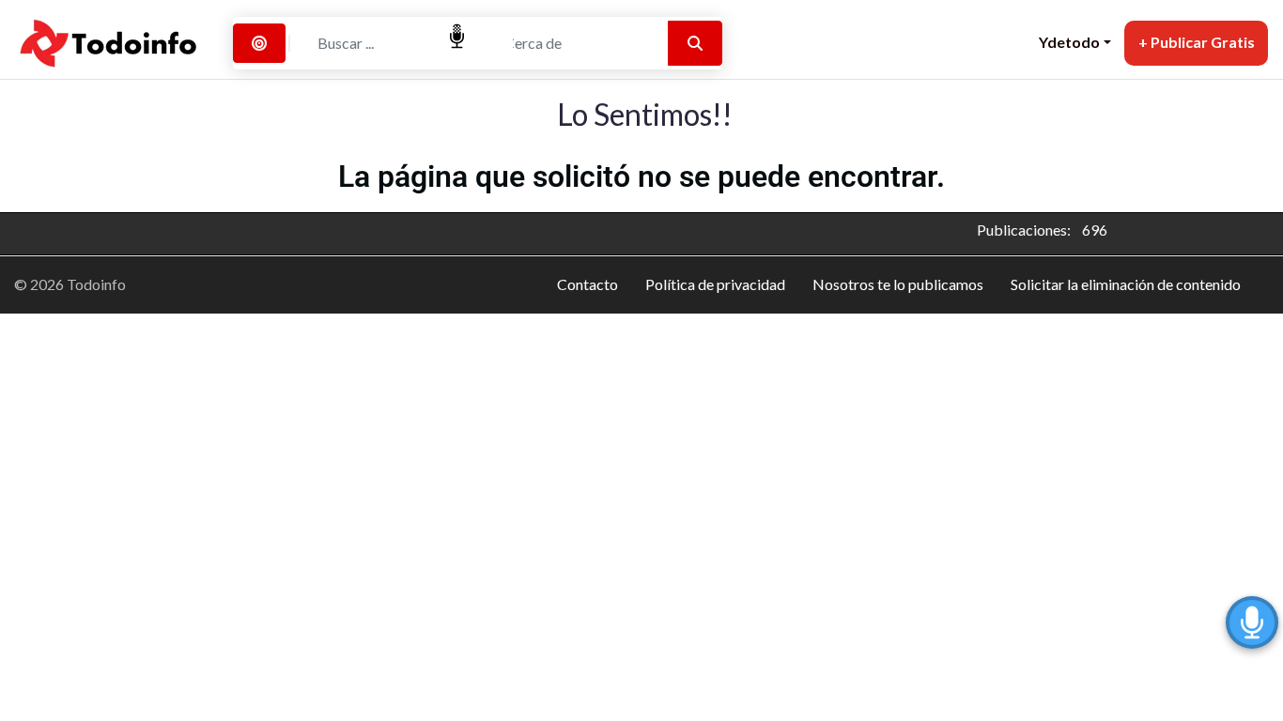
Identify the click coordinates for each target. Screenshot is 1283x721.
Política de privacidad (715, 284)
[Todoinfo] (109, 40)
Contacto (587, 284)
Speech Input (456, 36)
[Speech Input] (383, 43)
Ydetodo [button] (1069, 42)
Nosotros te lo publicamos (897, 284)
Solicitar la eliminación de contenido (1126, 284)
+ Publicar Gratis (1196, 42)
